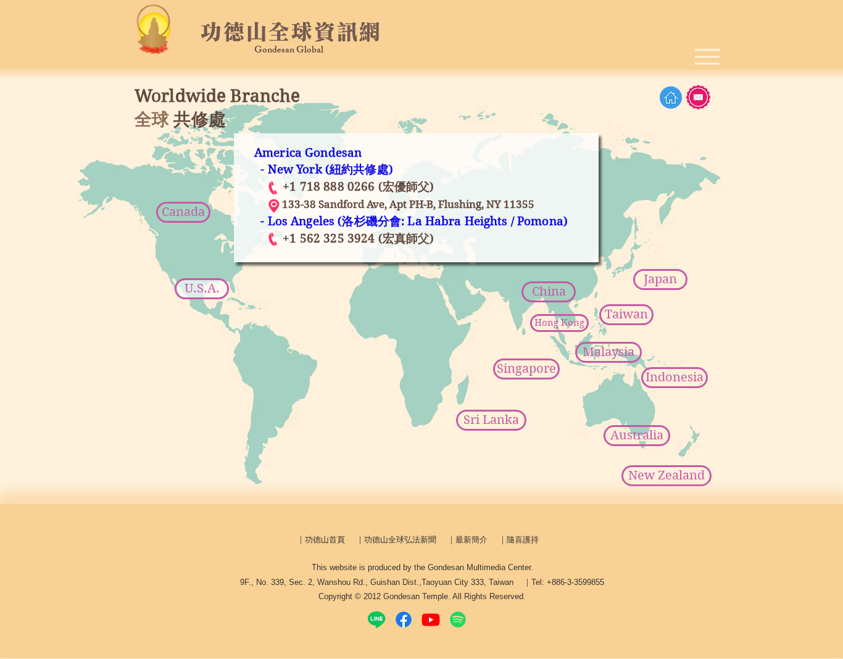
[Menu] (707, 56)
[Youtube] (430, 619)
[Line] (376, 619)
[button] (491, 420)
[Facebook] (403, 619)
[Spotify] (457, 619)
